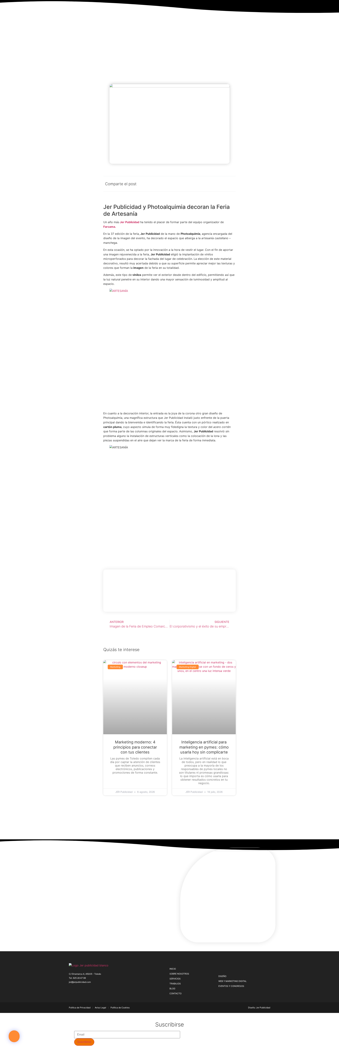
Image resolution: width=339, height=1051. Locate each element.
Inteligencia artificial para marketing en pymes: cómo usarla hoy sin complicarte (204, 747)
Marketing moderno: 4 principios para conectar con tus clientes (135, 747)
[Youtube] (99, 988)
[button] (14, 1036)
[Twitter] (76, 988)
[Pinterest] (82, 988)
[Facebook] (70, 988)
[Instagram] (88, 988)
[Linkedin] (93, 988)
